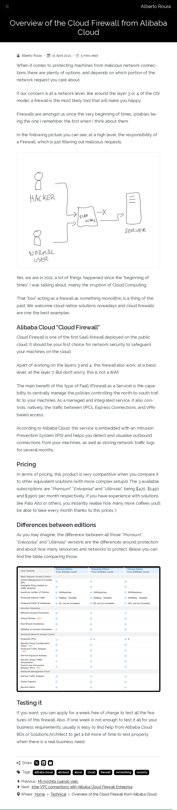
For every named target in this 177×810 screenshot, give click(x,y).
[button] (50, 763)
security (142, 772)
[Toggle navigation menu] (7, 6)
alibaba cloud (44, 772)
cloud (91, 772)
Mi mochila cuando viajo (58, 781)
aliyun (78, 772)
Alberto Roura (156, 6)
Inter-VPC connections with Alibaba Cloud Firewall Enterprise (82, 787)
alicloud (63, 772)
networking (123, 772)
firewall (106, 772)
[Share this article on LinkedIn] (43, 763)
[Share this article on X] (36, 763)
